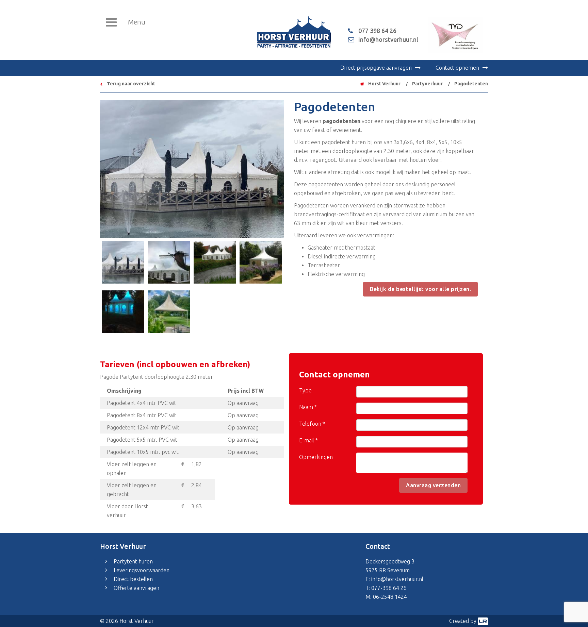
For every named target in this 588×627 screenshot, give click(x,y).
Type (305, 390)
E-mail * (308, 440)
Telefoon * (312, 424)
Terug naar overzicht (130, 83)
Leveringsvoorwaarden (141, 570)
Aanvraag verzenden (433, 485)
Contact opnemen (457, 68)
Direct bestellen (133, 579)
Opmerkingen (316, 457)
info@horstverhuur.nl (397, 579)
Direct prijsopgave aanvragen (376, 68)
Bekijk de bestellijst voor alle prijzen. (420, 289)
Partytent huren (133, 561)
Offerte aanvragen (136, 588)
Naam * (308, 407)
